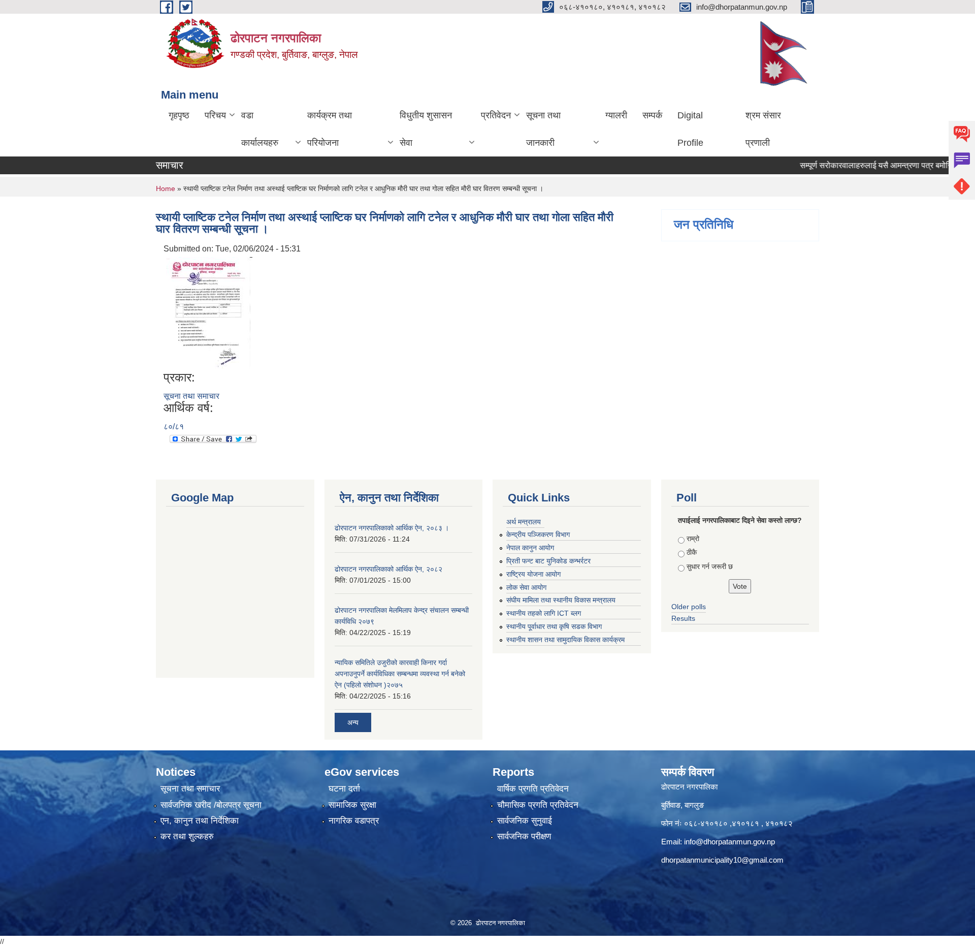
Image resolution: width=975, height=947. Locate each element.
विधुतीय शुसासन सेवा (426, 129)
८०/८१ (174, 426)
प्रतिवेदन (496, 115)
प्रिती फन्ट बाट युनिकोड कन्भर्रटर (548, 561)
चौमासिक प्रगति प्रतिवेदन (537, 805)
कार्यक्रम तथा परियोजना (329, 129)
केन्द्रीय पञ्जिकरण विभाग (538, 534)
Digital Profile (690, 129)
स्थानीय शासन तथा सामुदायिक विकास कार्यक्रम (565, 640)
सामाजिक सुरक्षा (352, 805)
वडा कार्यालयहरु (259, 129)
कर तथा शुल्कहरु (187, 836)
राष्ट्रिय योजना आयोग (533, 574)
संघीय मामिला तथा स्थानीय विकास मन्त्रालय (560, 600)
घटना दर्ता (344, 789)
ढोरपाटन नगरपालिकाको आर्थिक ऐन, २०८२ (388, 569)
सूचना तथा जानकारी (543, 129)
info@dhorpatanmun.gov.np (729, 841)
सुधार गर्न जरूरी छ (710, 566)
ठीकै (692, 552)
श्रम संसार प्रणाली (763, 129)
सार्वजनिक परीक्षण (524, 836)
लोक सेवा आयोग (526, 587)
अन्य (353, 722)
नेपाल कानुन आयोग (530, 548)
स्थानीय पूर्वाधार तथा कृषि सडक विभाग (554, 626)
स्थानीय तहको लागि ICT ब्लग (543, 613)
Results (683, 618)
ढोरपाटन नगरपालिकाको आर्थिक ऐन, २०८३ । (392, 528)
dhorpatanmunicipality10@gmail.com (722, 860)
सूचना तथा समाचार (191, 396)
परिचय (215, 115)
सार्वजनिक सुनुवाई (524, 821)
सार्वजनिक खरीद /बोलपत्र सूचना (211, 805)
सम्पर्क (652, 115)
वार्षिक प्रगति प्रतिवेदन (533, 789)
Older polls (688, 607)
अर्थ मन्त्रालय (523, 522)
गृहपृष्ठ (179, 115)
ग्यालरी (616, 115)
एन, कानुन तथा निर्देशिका (199, 821)
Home (165, 188)
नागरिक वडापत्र (354, 821)
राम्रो (693, 538)
